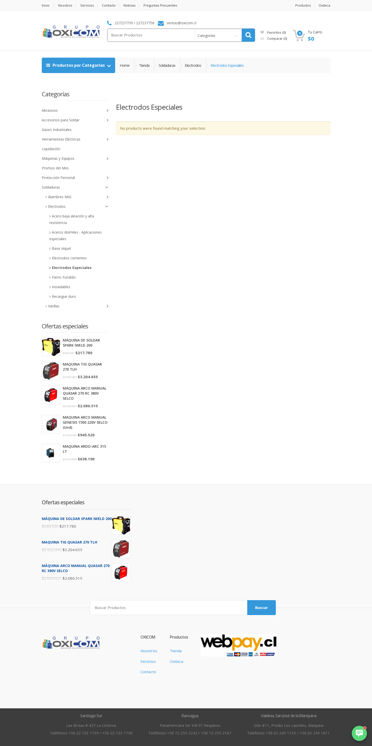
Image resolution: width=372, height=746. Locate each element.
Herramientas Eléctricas (61, 139)
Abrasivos (50, 110)
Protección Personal (58, 177)
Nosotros (65, 5)
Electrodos (193, 65)
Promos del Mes (55, 168)
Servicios (87, 5)
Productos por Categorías (79, 65)
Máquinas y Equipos (58, 158)
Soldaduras (167, 65)
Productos (303, 5)
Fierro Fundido (64, 277)
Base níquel (61, 248)
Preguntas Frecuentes (160, 5)
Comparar (276, 38)
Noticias (129, 5)
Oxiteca (324, 5)
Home (125, 65)
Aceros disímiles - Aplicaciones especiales (75, 235)
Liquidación (51, 148)
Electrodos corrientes (69, 258)
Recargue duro (64, 296)
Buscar (261, 607)
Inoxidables (61, 286)
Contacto (109, 5)
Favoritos (276, 32)
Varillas (53, 306)
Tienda (144, 65)
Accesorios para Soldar (60, 120)
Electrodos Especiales (72, 267)
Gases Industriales (57, 129)
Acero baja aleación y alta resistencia (71, 219)
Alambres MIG (59, 196)
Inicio (46, 5)
